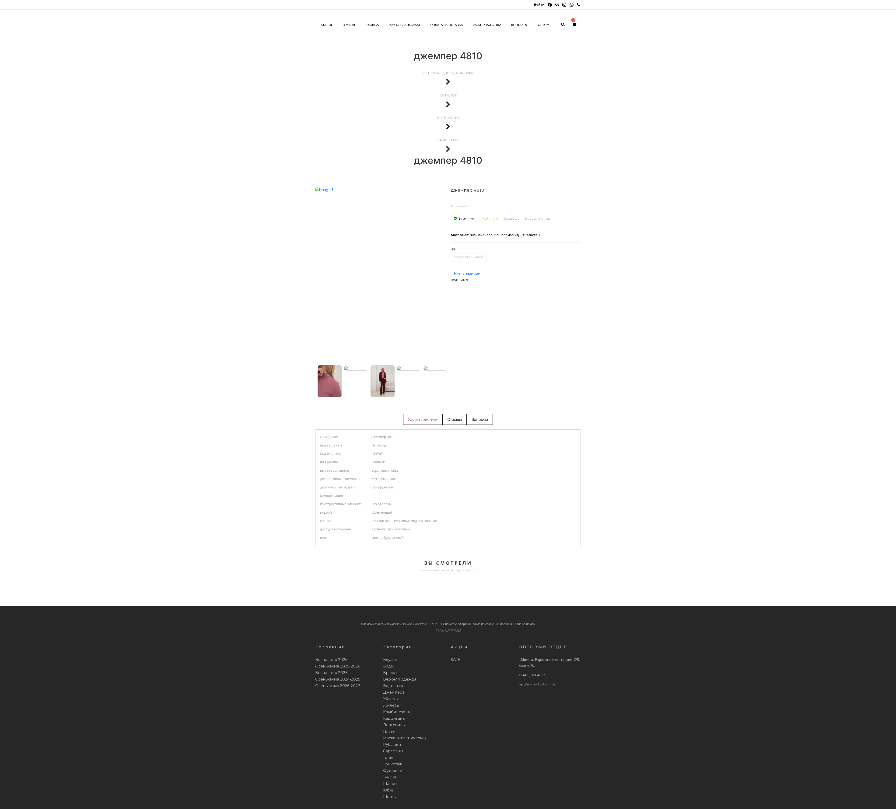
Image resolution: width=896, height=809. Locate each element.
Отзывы (372, 25)
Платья (390, 731)
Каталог (325, 25)
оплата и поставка (446, 25)
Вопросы (480, 419)
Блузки (390, 659)
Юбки (389, 790)
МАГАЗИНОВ (448, 630)
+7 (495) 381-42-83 (532, 675)
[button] (330, 381)
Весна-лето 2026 (331, 673)
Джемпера (393, 692)
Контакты (519, 25)
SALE (455, 659)
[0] (574, 25)
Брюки (390, 673)
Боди (388, 666)
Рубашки (392, 744)
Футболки (392, 770)
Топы (388, 757)
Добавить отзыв (538, 218)
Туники (390, 777)
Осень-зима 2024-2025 (337, 679)
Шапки (390, 783)
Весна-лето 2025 (331, 659)
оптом (543, 25)
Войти (539, 4)
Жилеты (391, 705)
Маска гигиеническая (405, 738)
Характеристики (423, 419)
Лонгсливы (394, 725)
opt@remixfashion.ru (537, 684)
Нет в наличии (467, 273)
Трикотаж (392, 764)
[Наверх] (885, 798)
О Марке (349, 25)
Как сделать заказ (404, 25)
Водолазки (394, 686)
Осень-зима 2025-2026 (337, 666)
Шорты (390, 797)
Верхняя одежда (399, 679)
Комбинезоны (397, 712)
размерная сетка (487, 25)
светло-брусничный (468, 257)
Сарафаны (393, 751)
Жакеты (391, 699)
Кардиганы (394, 718)
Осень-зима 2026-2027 (337, 686)
